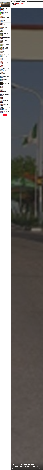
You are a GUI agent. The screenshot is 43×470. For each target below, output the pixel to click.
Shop (28, 1)
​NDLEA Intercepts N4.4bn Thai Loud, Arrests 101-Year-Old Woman (6, 59)
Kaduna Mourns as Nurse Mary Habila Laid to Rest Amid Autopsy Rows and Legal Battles (6, 48)
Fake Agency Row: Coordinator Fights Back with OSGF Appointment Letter (6, 69)
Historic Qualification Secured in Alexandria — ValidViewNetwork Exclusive (6, 37)
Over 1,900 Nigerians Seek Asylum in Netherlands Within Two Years (6, 76)
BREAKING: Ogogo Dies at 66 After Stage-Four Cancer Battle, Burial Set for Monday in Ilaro (6, 17)
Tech (16, 1)
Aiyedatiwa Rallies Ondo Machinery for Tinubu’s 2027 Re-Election (6, 111)
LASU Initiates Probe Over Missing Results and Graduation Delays (6, 73)
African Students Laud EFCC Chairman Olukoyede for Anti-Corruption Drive (6, 86)
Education (23, 1)
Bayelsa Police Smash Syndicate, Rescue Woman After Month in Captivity (6, 51)
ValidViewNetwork (15, 468)
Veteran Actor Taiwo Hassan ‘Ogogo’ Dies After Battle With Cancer (6, 24)
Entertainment (19, 1)
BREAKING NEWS (14, 1)
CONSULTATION (26, 1)
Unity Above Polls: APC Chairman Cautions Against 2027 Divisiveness (6, 55)
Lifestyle (21, 1)
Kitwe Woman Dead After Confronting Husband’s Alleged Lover (6, 44)
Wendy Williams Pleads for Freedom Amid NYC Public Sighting (6, 104)
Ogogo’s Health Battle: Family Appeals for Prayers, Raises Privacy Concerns (6, 62)
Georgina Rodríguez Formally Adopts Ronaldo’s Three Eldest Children (6, 108)
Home (12, 1)
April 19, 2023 (19, 468)
